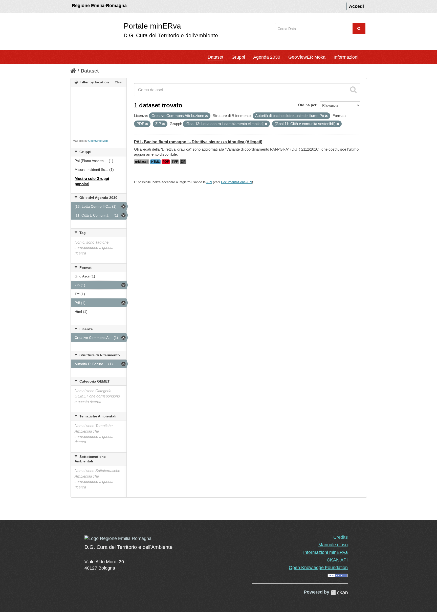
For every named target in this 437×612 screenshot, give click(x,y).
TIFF (175, 161)
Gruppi (238, 57)
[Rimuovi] (206, 115)
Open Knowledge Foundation (318, 567)
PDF (166, 161)
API (209, 182)
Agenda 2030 (266, 57)
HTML (155, 161)
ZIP (183, 161)
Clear (119, 82)
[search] (353, 89)
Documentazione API (236, 182)
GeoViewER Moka (306, 57)
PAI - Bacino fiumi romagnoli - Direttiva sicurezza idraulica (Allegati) (198, 142)
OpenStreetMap (98, 140)
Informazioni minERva (325, 552)
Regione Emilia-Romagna (99, 5)
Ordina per (307, 105)
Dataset (215, 57)
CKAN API (337, 559)
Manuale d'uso (333, 544)
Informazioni (346, 57)
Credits (340, 537)
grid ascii (141, 161)
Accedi (356, 6)
